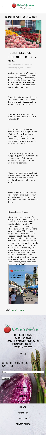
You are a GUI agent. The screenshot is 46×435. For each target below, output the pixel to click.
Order (23, 407)
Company (23, 395)
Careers (23, 418)
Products (23, 401)
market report (17, 310)
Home (23, 390)
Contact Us (23, 412)
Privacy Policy (23, 424)
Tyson (20, 68)
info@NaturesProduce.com (26, 340)
